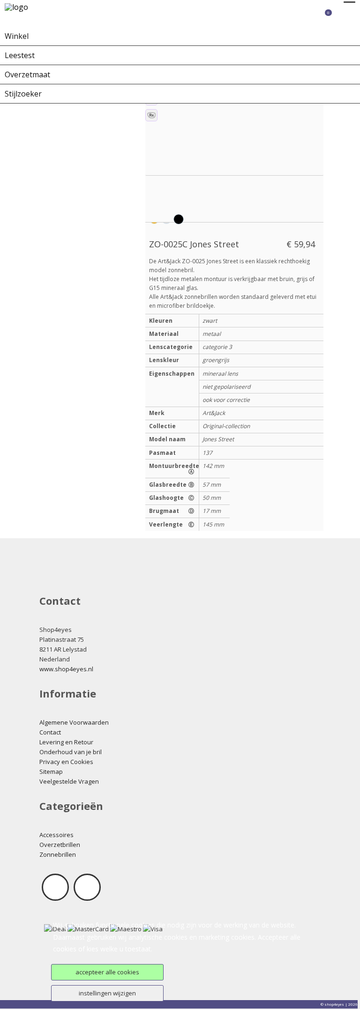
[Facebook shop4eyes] (55, 887)
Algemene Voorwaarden (74, 722)
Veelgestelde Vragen (69, 781)
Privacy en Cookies (66, 761)
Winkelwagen (314, 16)
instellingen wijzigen (107, 993)
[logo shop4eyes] (31, 13)
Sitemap (51, 771)
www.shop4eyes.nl (66, 669)
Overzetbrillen (59, 844)
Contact (50, 732)
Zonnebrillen (57, 854)
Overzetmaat (27, 74)
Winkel (17, 36)
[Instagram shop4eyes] (87, 887)
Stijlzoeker (23, 94)
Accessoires (56, 835)
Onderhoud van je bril (70, 752)
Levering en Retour (66, 742)
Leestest (20, 55)
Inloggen (286, 16)
